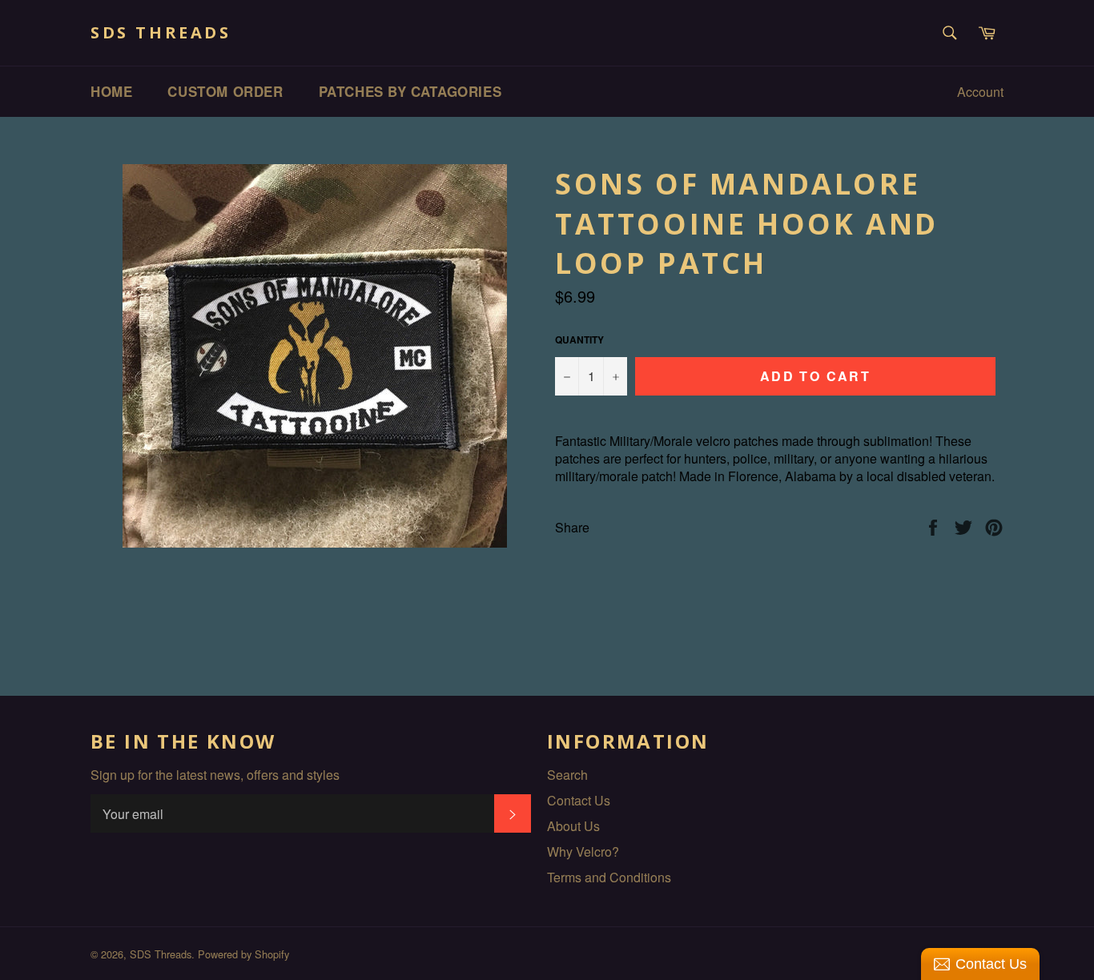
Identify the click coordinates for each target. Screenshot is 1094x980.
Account (980, 91)
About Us (573, 826)
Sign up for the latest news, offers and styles (215, 775)
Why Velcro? (583, 851)
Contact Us (578, 800)
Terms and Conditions (609, 877)
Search (567, 774)
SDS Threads (160, 32)
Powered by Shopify (243, 954)
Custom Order (225, 91)
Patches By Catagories (410, 91)
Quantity (579, 340)
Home (111, 91)
